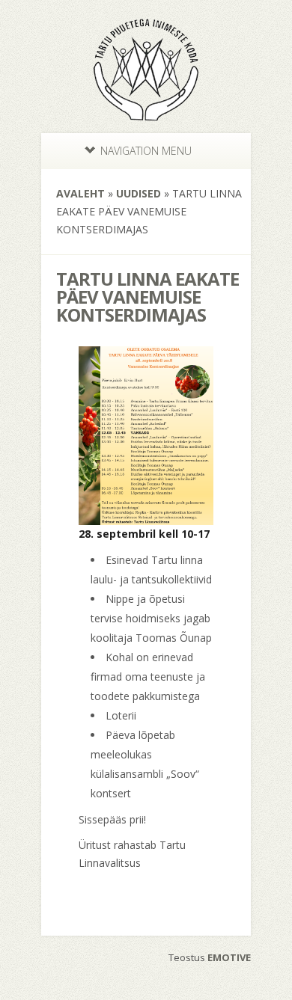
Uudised (138, 193)
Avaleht (80, 193)
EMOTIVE (229, 957)
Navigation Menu (146, 151)
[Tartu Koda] (146, 116)
